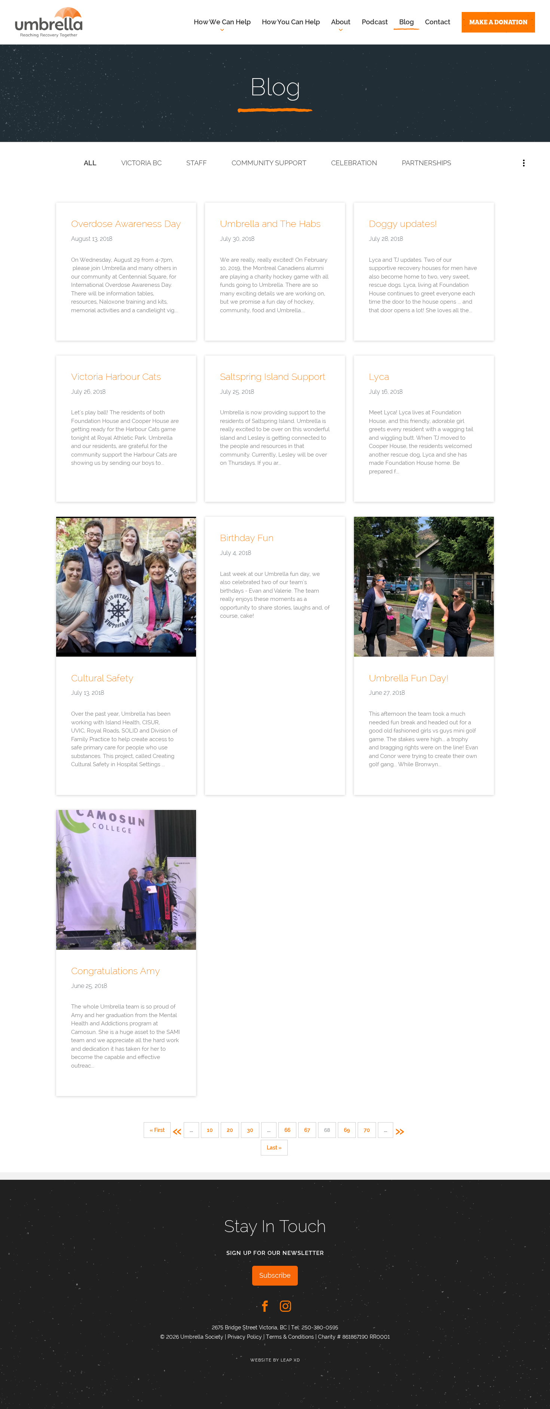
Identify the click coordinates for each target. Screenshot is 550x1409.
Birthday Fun (247, 537)
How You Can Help (291, 22)
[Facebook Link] (265, 1306)
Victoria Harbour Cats (116, 376)
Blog (406, 22)
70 (367, 1130)
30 (250, 1130)
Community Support (269, 163)
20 (230, 1130)
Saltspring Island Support (273, 376)
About (341, 22)
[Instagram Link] (285, 1306)
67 (307, 1130)
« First (157, 1130)
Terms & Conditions (290, 1337)
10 (210, 1130)
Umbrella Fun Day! (409, 678)
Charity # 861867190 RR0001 (354, 1337)
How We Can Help (222, 22)
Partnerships (426, 163)
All (90, 163)
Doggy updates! (403, 223)
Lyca (379, 376)
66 (287, 1130)
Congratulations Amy (115, 970)
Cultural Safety (102, 678)
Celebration (354, 163)
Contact (437, 22)
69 (347, 1130)
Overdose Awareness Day (126, 223)
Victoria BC (141, 163)
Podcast (375, 22)
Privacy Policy (244, 1337)
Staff (196, 163)
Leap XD (290, 1360)
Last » (274, 1148)
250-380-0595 (320, 1327)
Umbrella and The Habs (270, 223)
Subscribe (275, 1275)
